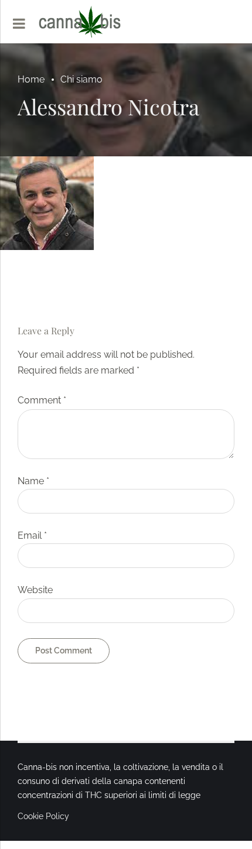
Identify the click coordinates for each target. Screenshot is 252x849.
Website (35, 589)
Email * (32, 535)
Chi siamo (81, 79)
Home (31, 79)
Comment (42, 400)
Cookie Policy (43, 816)
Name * (33, 481)
